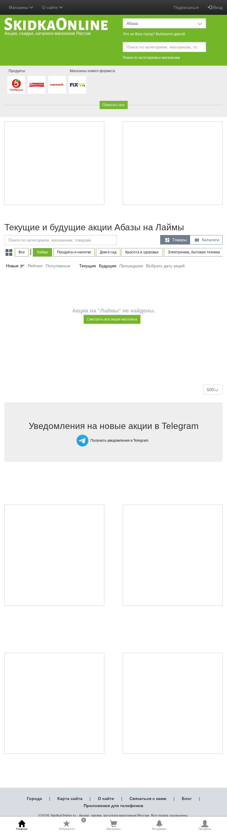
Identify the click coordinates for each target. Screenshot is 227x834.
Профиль (204, 828)
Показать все (114, 105)
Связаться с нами (147, 798)
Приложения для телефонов (113, 805)
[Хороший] (57, 85)
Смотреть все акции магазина (112, 319)
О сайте (106, 798)
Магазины (113, 828)
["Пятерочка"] (16, 85)
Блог (187, 798)
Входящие (159, 828)
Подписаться (186, 7)
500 (210, 389)
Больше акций (114, 366)
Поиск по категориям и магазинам (151, 58)
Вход (217, 7)
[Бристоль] (37, 85)
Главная (21, 828)
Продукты (17, 71)
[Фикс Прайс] (77, 85)
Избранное (72, 825)
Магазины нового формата (92, 71)
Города (34, 798)
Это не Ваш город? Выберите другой (154, 34)
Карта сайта (69, 798)
